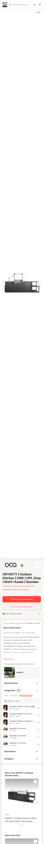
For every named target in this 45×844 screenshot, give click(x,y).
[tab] (6, 695)
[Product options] (35, 781)
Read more (8, 659)
